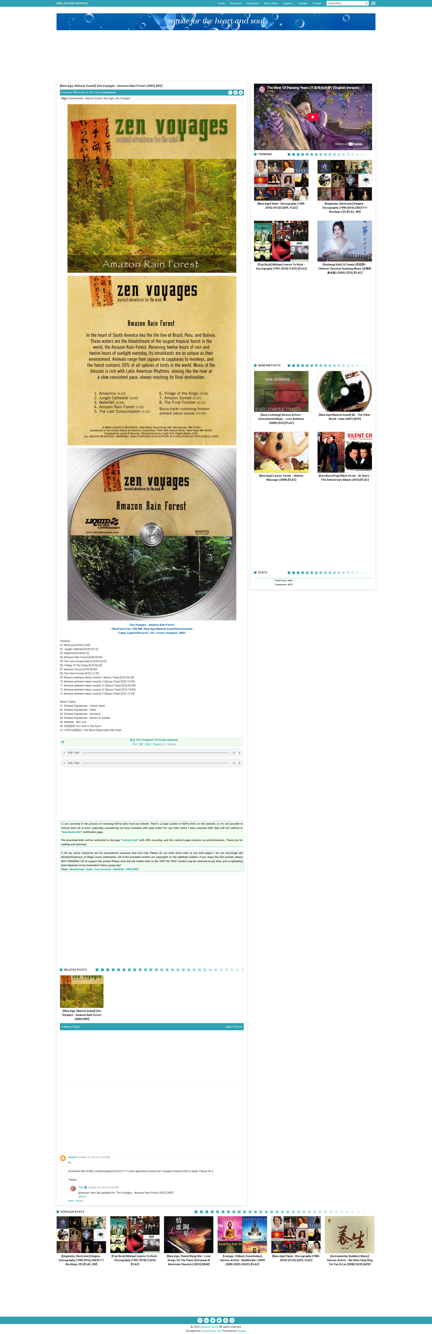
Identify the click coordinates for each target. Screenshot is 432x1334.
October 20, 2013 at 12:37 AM (94, 1157)
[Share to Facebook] (230, 92)
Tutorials (302, 3)
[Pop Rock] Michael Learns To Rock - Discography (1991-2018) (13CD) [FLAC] (135, 1260)
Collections (252, 3)
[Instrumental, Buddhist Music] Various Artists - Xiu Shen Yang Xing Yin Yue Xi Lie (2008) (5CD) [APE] (350, 1260)
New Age (108, 98)
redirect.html (129, 840)
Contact (317, 3)
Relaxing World (209, 1326)
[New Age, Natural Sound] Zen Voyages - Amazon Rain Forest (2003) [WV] (111, 86)
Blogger (241, 1330)
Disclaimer (235, 3)
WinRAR (119, 869)
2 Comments (108, 92)
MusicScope (77, 869)
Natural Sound (93, 98)
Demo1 (157, 744)
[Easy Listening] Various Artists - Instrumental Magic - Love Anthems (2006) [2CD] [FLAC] (281, 419)
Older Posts (232, 1026)
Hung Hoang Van (211, 1330)
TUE (75, 92)
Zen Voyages (122, 98)
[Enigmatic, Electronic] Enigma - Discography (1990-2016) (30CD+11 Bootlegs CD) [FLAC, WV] (344, 207)
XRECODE (132, 869)
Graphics (288, 3)
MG (148, 744)
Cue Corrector (102, 869)
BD (141, 744)
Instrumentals (75, 98)
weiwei (72, 1157)
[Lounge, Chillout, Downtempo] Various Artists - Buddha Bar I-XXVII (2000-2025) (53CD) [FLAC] (242, 1260)
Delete (79, 1201)
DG (135, 744)
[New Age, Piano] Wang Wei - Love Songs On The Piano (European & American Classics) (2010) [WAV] (189, 1260)
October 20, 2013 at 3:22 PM (103, 1187)
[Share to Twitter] (241, 92)
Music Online (271, 3)
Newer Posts (71, 1026)
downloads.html (71, 832)
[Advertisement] (216, 55)
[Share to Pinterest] (235, 92)
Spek (89, 869)
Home (221, 3)
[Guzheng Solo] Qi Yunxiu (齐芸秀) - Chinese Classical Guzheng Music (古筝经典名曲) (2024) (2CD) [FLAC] (344, 268)
